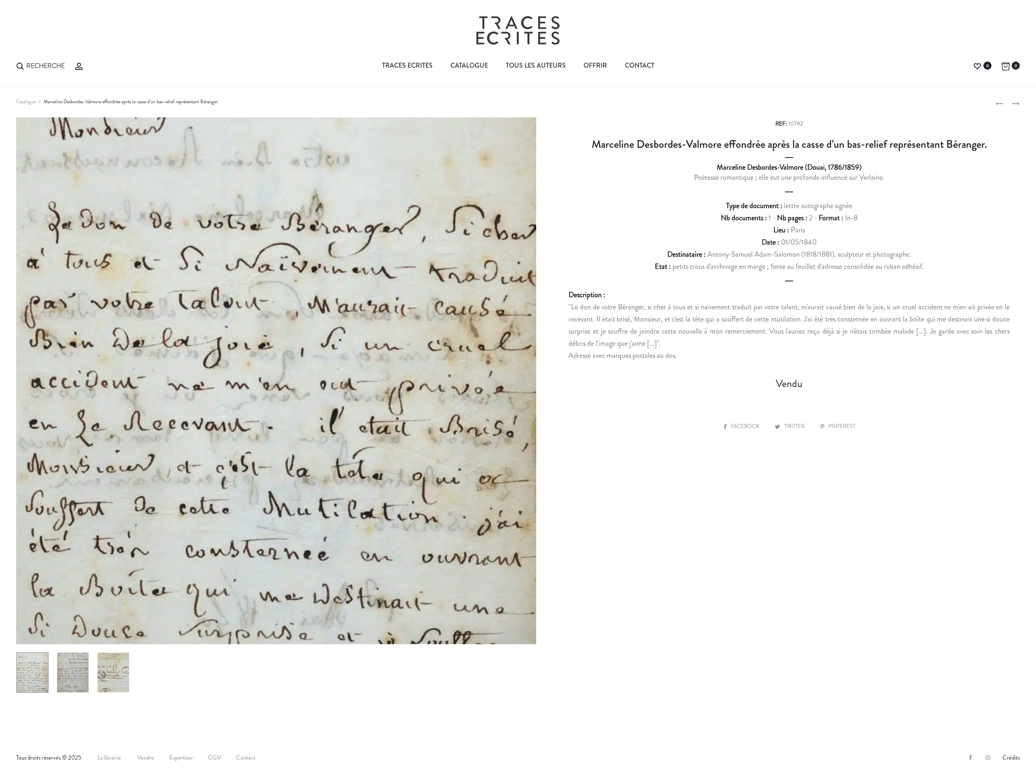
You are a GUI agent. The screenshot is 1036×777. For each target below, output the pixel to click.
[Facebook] (970, 757)
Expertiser (181, 757)
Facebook (746, 426)
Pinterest (841, 426)
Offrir (595, 65)
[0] (977, 65)
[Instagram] (987, 757)
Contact (639, 65)
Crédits (1011, 757)
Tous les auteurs (536, 65)
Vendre (145, 757)
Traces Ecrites (407, 65)
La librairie (110, 757)
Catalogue (469, 65)
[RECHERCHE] (20, 65)
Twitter (795, 426)
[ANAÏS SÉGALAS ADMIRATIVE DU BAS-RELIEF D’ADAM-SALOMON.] (1000, 102)
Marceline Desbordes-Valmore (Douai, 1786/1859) (789, 167)
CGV (214, 757)
